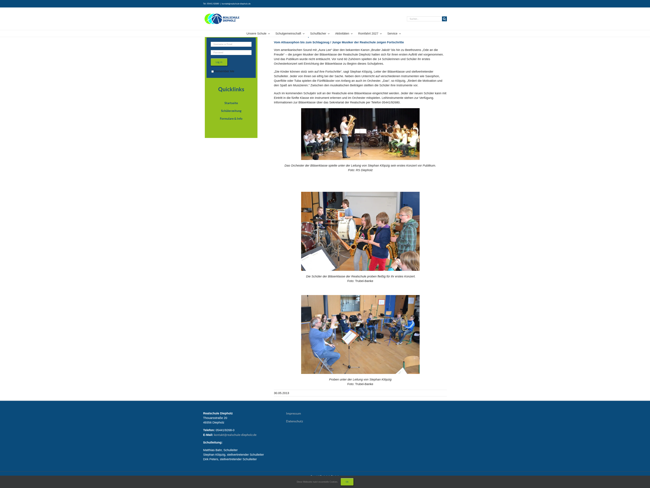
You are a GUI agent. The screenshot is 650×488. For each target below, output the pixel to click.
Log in (219, 62)
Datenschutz (294, 421)
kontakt (235, 435)
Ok (347, 481)
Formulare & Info (231, 118)
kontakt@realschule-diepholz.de (236, 3)
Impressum (293, 413)
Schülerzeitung (231, 111)
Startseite (231, 103)
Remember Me (224, 71)
